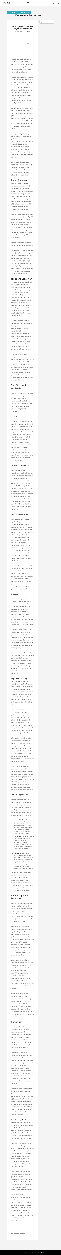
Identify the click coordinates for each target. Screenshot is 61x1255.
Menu (58, 3)
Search (53, 3)
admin (29, 43)
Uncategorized (19, 31)
